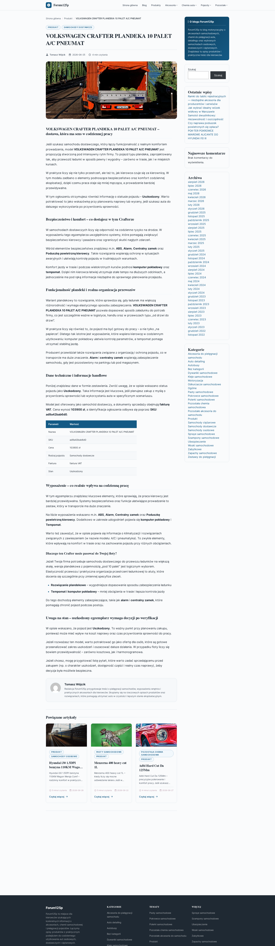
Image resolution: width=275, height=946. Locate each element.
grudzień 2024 (197, 254)
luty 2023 (194, 323)
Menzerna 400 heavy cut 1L (110, 765)
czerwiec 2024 (197, 277)
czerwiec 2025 (197, 235)
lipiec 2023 (194, 315)
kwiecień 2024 (197, 285)
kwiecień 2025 (197, 239)
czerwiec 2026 (197, 189)
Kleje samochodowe (200, 376)
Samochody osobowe (64, 756)
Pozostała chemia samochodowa (152, 753)
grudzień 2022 (197, 330)
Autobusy (193, 365)
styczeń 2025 (196, 250)
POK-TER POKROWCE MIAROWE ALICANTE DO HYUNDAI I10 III (203, 134)
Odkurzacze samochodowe (204, 384)
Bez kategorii (196, 369)
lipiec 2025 (194, 231)
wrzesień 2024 (197, 265)
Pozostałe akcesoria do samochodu (167, 935)
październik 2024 (198, 262)
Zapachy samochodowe (202, 453)
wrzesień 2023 (197, 307)
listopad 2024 (196, 258)
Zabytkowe (194, 449)
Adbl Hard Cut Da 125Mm (151, 767)
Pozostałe (220, 5)
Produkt (53, 27)
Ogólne (192, 388)
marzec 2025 (196, 243)
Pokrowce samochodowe (203, 395)
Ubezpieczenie (197, 441)
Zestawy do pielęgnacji (202, 456)
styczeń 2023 (196, 327)
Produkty (156, 5)
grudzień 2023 (197, 296)
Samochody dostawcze (78, 27)
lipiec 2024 (194, 273)
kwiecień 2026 (197, 197)
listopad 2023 (196, 300)
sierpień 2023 (196, 311)
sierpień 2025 (196, 227)
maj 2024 (193, 281)
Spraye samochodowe (201, 434)
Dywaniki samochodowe (202, 372)
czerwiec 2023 (197, 319)
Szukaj (192, 69)
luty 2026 (194, 204)
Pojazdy (205, 5)
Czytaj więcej (56, 796)
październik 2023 (198, 304)
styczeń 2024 (196, 292)
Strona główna (130, 5)
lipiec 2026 (194, 185)
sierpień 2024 (196, 269)
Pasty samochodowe (109, 752)
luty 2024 (194, 288)
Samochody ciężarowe (201, 422)
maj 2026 (193, 193)
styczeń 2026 (196, 208)
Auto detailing (196, 361)
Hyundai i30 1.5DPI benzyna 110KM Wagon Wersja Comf (65, 767)
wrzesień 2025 (197, 223)
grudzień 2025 (197, 212)
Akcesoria (170, 5)
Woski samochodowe (201, 445)
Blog (144, 5)
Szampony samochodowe (203, 437)
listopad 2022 (196, 334)
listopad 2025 (196, 216)
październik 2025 (198, 220)
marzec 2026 (196, 201)
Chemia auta (188, 5)
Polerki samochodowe (201, 399)
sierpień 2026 (196, 181)
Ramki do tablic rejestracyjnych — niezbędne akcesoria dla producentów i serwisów (207, 100)
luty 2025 (194, 246)
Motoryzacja (195, 380)
